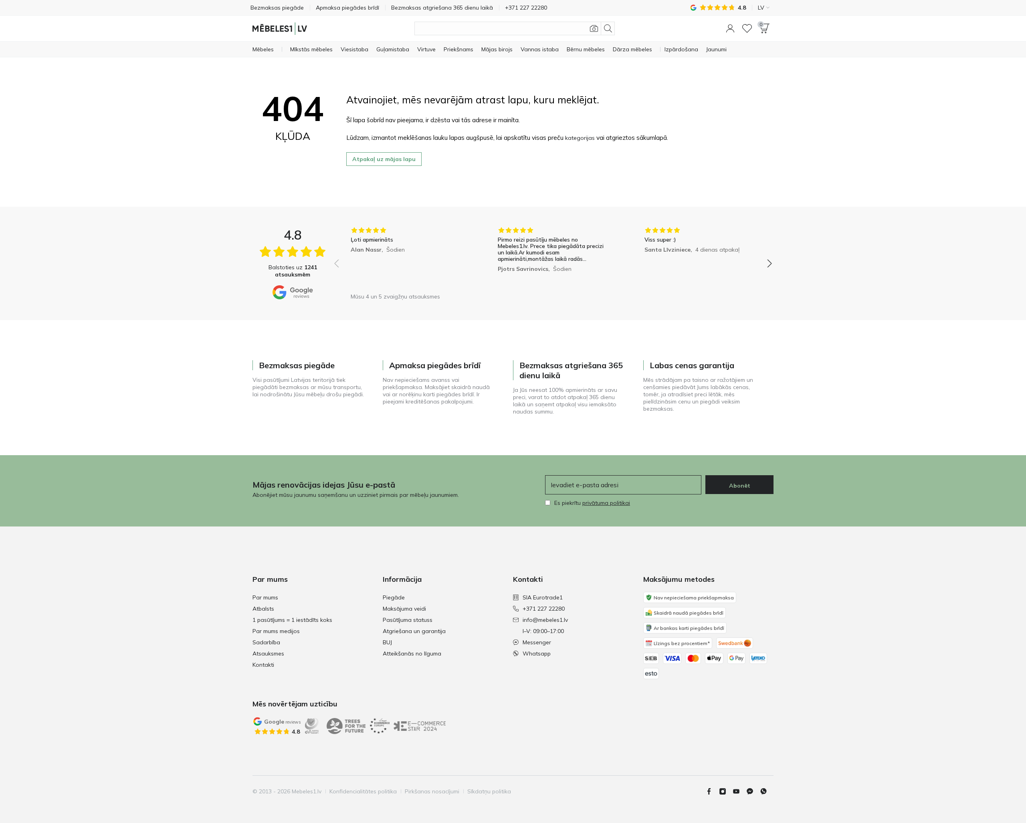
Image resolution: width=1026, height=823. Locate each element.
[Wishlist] (747, 28)
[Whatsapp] (767, 791)
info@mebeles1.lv (545, 619)
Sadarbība (266, 642)
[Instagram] (726, 791)
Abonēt (739, 485)
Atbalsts (263, 608)
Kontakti (263, 664)
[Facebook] (712, 791)
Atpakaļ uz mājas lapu (384, 159)
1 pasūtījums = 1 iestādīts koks (292, 619)
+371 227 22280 (544, 608)
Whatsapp (537, 653)
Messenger (537, 642)
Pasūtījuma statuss (407, 619)
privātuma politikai (606, 502)
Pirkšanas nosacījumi (432, 791)
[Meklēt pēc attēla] (594, 28)
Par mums (265, 597)
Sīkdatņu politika (489, 791)
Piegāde (394, 597)
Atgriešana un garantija (414, 631)
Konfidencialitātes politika (363, 791)
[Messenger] (753, 791)
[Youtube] (739, 791)
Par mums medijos (276, 631)
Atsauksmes (268, 653)
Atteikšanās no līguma (412, 653)
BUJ (387, 642)
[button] (730, 28)
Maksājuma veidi (404, 608)
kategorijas (580, 137)
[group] (406, 258)
